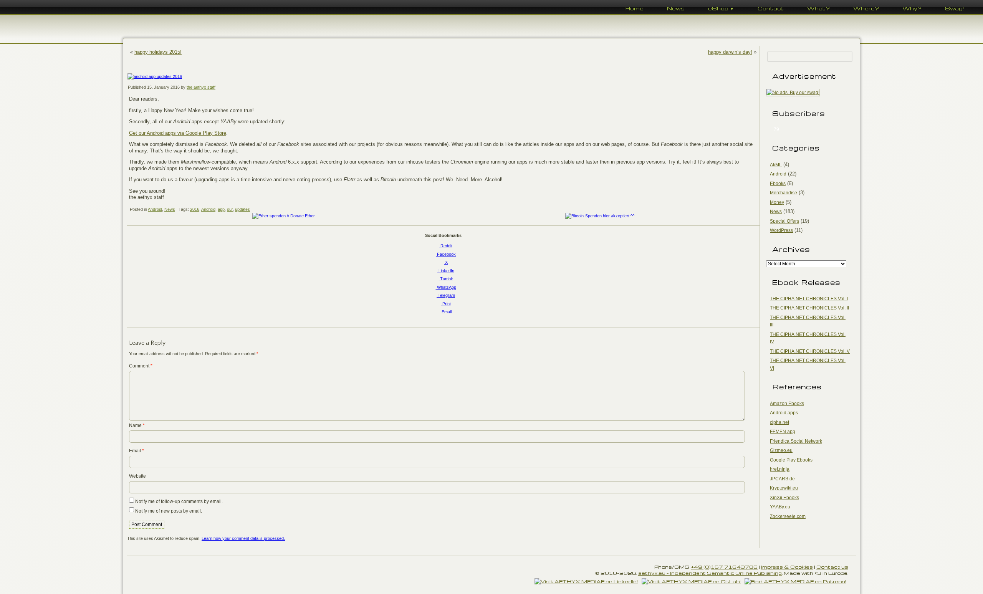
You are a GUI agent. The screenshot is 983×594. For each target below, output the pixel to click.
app (221, 209)
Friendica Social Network (796, 441)
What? (818, 8)
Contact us (832, 567)
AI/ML (776, 164)
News (676, 8)
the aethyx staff (201, 87)
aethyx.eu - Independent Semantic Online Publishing (710, 573)
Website (137, 476)
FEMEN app (782, 431)
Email (136, 450)
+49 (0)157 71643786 (724, 567)
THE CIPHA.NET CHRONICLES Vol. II (809, 308)
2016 (194, 209)
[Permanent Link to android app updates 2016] (443, 76)
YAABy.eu (780, 507)
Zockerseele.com (788, 516)
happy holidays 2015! (158, 52)
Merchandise (783, 192)
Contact (771, 8)
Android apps (784, 412)
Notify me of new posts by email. (168, 511)
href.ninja (779, 469)
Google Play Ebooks (791, 460)
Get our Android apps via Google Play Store (177, 133)
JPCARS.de (782, 478)
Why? (912, 8)
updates (242, 209)
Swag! (954, 8)
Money (777, 202)
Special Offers (784, 221)
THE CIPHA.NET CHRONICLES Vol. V (810, 351)
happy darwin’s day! (730, 52)
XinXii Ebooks (784, 497)
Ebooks (778, 183)
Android (155, 209)
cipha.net (779, 422)
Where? (866, 8)
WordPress (781, 230)
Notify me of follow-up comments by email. (179, 501)
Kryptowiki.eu (784, 488)
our (230, 209)
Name (137, 425)
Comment (140, 366)
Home (635, 8)
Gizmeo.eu (781, 450)
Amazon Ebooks (787, 403)
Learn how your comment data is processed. (243, 538)
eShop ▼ (721, 8)
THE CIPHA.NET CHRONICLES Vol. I (809, 298)
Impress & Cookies (787, 567)
